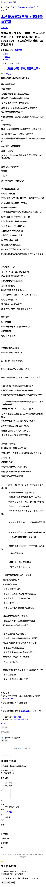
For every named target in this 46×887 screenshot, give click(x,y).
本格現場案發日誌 (8, 698)
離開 (12, 883)
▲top (3, 723)
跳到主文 (4, 28)
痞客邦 (23, 711)
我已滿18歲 (5, 883)
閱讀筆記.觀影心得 (21, 719)
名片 (7, 59)
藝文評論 (17, 717)
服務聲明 (23, 857)
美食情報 (18, 50)
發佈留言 (4, 740)
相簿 (7, 54)
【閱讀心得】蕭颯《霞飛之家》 (23, 68)
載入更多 (4, 727)
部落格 (7, 57)
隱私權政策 (38, 855)
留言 (28, 711)
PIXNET (10, 855)
